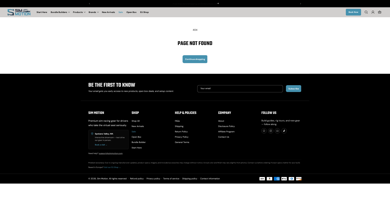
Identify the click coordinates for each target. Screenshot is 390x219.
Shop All (136, 121)
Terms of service (171, 178)
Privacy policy (181, 137)
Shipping (179, 126)
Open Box (136, 137)
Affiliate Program (226, 131)
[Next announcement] (300, 4)
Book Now (353, 12)
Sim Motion (102, 178)
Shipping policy (189, 178)
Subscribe (293, 88)
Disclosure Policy (226, 126)
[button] (60, 12)
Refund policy (137, 178)
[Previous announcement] (89, 4)
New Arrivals (138, 126)
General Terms (182, 142)
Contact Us (223, 137)
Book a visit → (101, 145)
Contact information (210, 178)
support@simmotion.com (111, 153)
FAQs (177, 121)
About (221, 121)
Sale (134, 131)
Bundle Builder (139, 142)
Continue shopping (195, 59)
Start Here (137, 147)
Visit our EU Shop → (112, 167)
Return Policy (181, 131)
